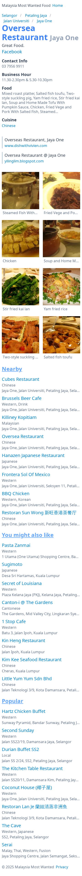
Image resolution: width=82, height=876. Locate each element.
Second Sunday (18, 730)
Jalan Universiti (16, 20)
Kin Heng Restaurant (23, 640)
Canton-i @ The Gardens (27, 602)
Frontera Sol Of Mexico (26, 474)
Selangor (9, 15)
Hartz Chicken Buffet (23, 711)
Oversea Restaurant (23, 436)
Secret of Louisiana (22, 583)
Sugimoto (12, 564)
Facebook (12, 52)
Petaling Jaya (36, 15)
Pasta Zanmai (16, 545)
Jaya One (44, 20)
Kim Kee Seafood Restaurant (32, 659)
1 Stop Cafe (14, 621)
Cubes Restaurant (20, 379)
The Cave (11, 825)
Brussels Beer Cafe (21, 398)
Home (57, 5)
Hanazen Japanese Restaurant (33, 455)
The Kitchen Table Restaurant (32, 768)
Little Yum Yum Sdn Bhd (27, 678)
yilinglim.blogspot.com (24, 161)
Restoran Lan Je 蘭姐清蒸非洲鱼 (34, 806)
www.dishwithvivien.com (26, 145)
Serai (7, 845)
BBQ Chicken (15, 493)
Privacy (62, 866)
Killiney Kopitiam (19, 417)
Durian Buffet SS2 (20, 749)
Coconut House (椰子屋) (27, 787)
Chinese (8, 125)
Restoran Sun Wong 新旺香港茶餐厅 (39, 512)
